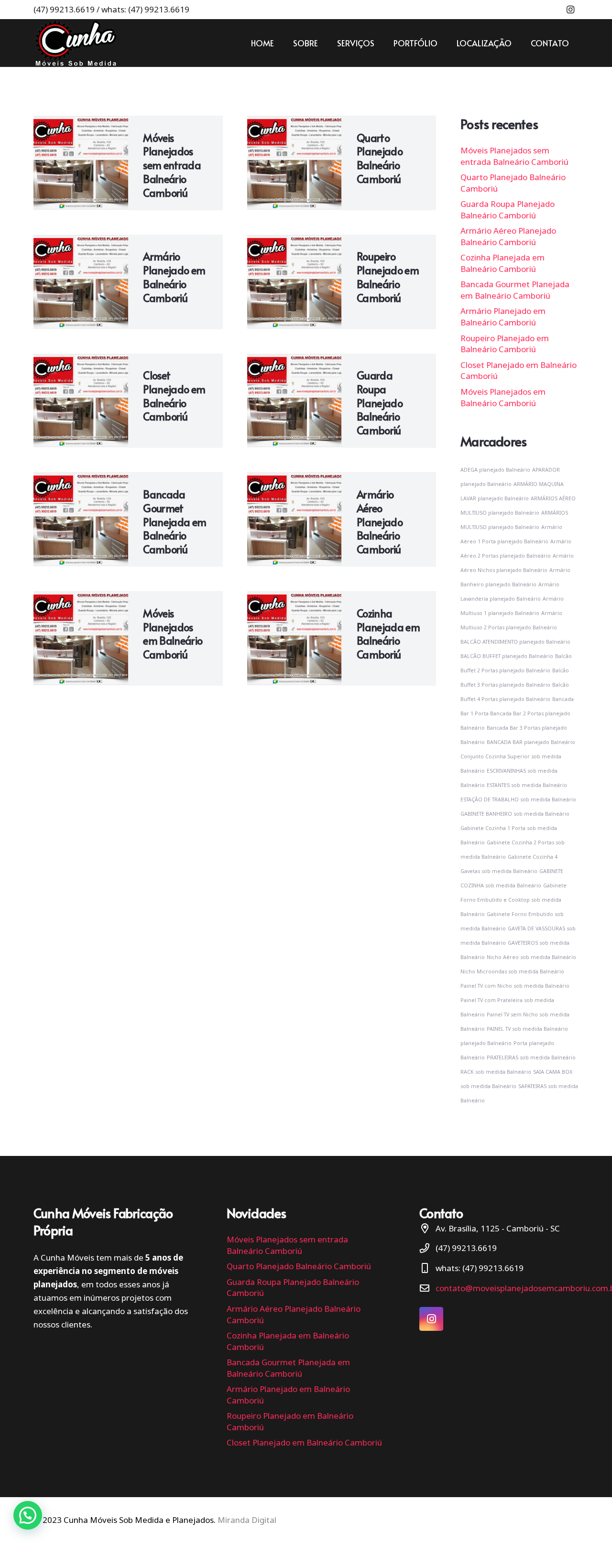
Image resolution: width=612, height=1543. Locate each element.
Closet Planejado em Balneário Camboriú (174, 395)
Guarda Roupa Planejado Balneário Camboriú (380, 402)
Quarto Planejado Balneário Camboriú (380, 158)
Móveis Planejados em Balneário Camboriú (172, 633)
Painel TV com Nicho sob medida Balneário (514, 985)
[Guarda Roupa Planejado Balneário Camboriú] (294, 401)
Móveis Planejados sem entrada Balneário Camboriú (172, 165)
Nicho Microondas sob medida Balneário (512, 971)
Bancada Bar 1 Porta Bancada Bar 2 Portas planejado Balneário (517, 713)
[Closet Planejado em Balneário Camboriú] (80, 401)
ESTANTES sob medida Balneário (527, 785)
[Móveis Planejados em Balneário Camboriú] (80, 638)
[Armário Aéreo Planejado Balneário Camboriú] (294, 519)
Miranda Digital (247, 1519)
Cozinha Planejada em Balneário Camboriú (388, 633)
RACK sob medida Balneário (495, 1071)
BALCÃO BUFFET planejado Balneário (506, 656)
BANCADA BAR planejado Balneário (531, 742)
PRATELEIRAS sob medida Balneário (531, 1057)
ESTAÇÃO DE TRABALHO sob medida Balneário (518, 799)
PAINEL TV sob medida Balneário (527, 1028)
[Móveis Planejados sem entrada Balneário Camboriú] (80, 163)
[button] (27, 1515)
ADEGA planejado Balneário (495, 469)
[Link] (75, 43)
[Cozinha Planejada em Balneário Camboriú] (294, 638)
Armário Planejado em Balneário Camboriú (174, 276)
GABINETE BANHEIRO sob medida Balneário (514, 813)
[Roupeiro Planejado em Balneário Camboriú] (294, 282)
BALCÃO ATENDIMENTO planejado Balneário (515, 641)
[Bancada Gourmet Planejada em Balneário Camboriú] (80, 519)
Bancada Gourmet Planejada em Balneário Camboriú (174, 521)
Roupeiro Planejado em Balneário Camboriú (388, 276)
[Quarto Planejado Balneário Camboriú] (294, 163)
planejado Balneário (486, 1043)
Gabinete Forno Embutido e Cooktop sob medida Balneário (513, 899)
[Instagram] (570, 9)
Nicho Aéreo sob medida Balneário (531, 957)
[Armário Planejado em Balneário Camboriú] (80, 282)
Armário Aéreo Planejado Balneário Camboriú (380, 521)
